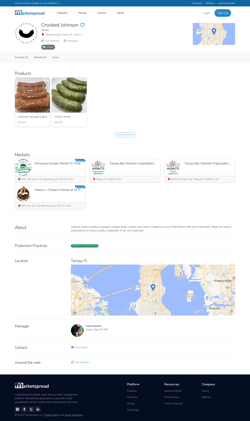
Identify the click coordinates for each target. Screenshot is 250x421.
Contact (49, 47)
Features (62, 13)
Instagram (72, 40)
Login (206, 13)
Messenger (133, 409)
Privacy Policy (171, 397)
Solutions (132, 397)
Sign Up (222, 13)
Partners (209, 3)
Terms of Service (173, 403)
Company (197, 3)
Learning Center (226, 3)
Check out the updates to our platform (36, 3)
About (120, 13)
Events (101, 13)
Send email (80, 347)
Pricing (82, 13)
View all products (125, 134)
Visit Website (51, 40)
